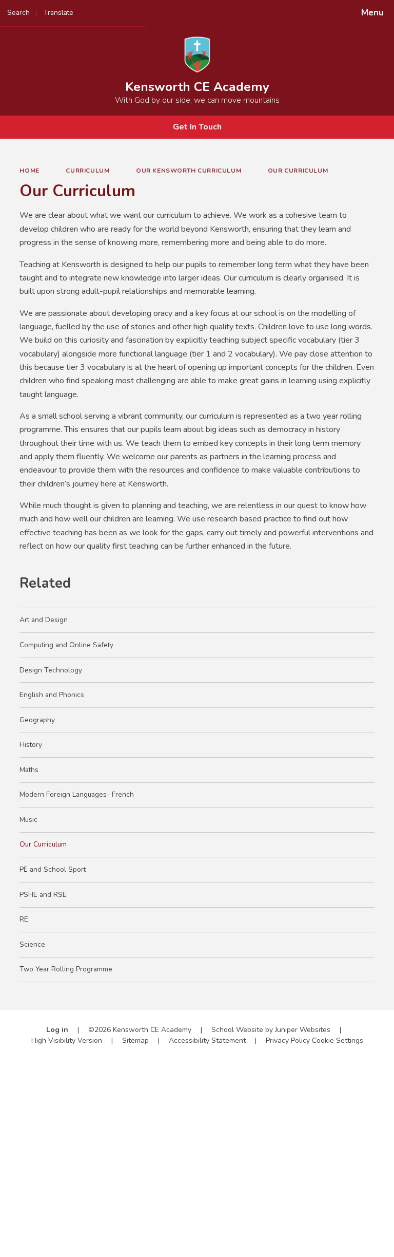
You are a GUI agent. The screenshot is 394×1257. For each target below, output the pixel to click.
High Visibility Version (66, 1040)
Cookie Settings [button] (337, 1040)
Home (29, 170)
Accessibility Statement (207, 1040)
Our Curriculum (298, 170)
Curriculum (87, 170)
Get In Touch (197, 127)
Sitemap (135, 1040)
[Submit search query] (129, 9)
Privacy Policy (288, 1040)
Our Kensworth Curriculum (188, 170)
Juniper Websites (302, 1030)
